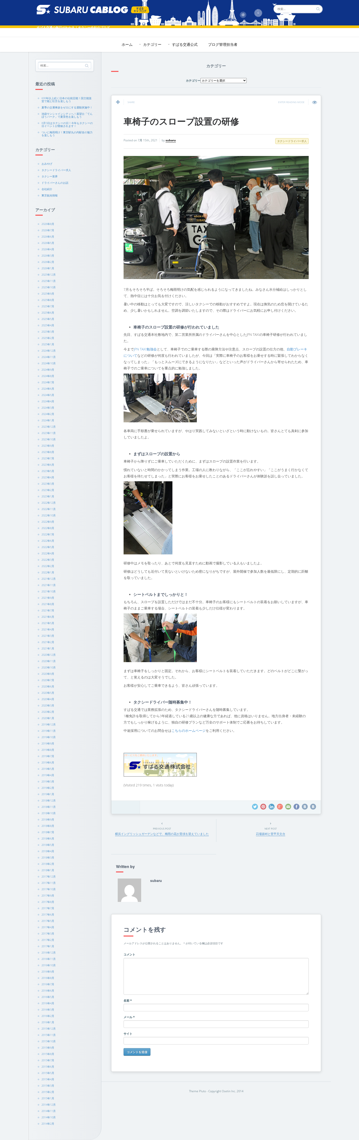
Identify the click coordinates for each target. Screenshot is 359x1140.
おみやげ (47, 163)
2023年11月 (49, 433)
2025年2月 (48, 338)
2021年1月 (48, 648)
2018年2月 (48, 864)
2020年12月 (49, 655)
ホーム (127, 44)
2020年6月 (48, 686)
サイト (128, 1034)
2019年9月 (48, 743)
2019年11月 (49, 731)
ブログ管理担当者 (222, 44)
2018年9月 (48, 819)
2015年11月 (49, 1035)
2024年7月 (48, 382)
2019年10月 (49, 737)
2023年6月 (48, 464)
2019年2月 (48, 788)
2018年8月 (48, 826)
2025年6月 (48, 312)
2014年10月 (49, 1117)
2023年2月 (48, 490)
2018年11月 (49, 807)
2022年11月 (49, 509)
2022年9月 (48, 521)
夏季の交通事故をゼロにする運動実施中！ (67, 107)
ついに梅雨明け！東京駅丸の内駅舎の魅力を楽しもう (67, 133)
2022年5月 (48, 547)
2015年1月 (48, 1098)
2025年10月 (49, 287)
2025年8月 (48, 300)
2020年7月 (48, 680)
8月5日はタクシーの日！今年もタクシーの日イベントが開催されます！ (67, 124)
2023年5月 (48, 471)
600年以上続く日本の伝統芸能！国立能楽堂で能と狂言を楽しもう (67, 99)
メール (129, 1017)
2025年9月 (48, 293)
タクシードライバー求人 (56, 170)
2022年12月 (49, 502)
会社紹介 (47, 189)
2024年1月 (48, 420)
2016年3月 (48, 1009)
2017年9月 (48, 895)
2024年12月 (49, 350)
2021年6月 (48, 616)
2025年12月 (49, 274)
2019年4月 (48, 775)
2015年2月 (48, 1092)
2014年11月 (49, 1111)
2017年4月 (48, 927)
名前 (128, 1000)
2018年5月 (48, 845)
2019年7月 (48, 756)
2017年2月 (48, 940)
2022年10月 (49, 515)
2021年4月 (48, 629)
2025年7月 (48, 306)
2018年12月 (49, 800)
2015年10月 (49, 1041)
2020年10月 (49, 667)
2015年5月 (48, 1073)
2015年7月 (48, 1060)
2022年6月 (48, 540)
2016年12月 (49, 952)
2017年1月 (48, 946)
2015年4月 (48, 1079)
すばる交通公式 (185, 44)
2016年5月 (48, 997)
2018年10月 (49, 813)
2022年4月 (48, 553)
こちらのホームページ (188, 730)
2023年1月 (48, 496)
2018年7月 (48, 832)
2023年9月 (48, 445)
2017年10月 (49, 889)
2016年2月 (48, 1016)
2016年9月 (48, 971)
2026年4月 (48, 249)
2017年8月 (48, 902)
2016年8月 (48, 978)
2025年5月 (48, 319)
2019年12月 (49, 724)
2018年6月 (48, 838)
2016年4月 (48, 1003)
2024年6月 (48, 388)
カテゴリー (152, 44)
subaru (171, 140)
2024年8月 (48, 376)
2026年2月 (48, 262)
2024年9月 (48, 369)
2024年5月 (48, 395)
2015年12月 (49, 1028)
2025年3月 (48, 331)
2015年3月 (48, 1085)
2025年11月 (49, 281)
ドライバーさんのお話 (55, 182)
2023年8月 (48, 452)
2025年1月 (48, 344)
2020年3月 (48, 705)
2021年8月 (48, 604)
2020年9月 (48, 674)
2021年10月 (49, 591)
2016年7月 (48, 984)
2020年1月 (48, 718)
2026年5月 (48, 243)
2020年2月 (48, 712)
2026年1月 (48, 268)
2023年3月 (48, 483)
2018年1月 (48, 870)
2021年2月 (48, 642)
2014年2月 (48, 1123)
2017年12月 (49, 876)
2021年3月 (48, 636)
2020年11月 (49, 661)
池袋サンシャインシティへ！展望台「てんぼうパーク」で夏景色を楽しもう (67, 115)
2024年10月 (49, 363)
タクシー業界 (50, 176)
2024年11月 (49, 357)
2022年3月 (48, 559)
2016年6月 (48, 990)
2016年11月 (49, 959)
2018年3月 (48, 857)
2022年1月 (48, 572)
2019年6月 (48, 762)
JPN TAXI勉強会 (145, 349)
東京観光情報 (50, 195)
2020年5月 (48, 693)
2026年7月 (48, 230)
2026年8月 (48, 224)
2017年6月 (48, 914)
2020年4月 (48, 699)
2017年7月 (48, 908)
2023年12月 (49, 426)
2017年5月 (48, 921)
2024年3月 (48, 407)
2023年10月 (49, 439)
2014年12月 (49, 1104)
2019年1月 (48, 794)
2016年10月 (49, 965)
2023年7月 (48, 458)
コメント (129, 954)
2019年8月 (48, 750)
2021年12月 (49, 578)
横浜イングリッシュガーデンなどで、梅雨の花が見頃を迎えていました (162, 834)
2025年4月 (48, 325)
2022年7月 (48, 534)
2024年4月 (48, 401)
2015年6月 (48, 1066)
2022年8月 (48, 528)
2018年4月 (48, 851)
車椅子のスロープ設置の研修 (181, 121)
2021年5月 (48, 623)
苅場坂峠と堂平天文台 (270, 834)
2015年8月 (48, 1054)
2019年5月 (48, 769)
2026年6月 (48, 236)
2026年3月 (48, 255)
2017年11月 (49, 883)
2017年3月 (48, 933)
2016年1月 (48, 1022)
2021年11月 (49, 585)
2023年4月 (48, 477)
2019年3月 (48, 781)
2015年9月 (48, 1047)
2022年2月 (48, 566)
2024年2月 (48, 414)
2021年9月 (48, 597)
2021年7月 (48, 610)
